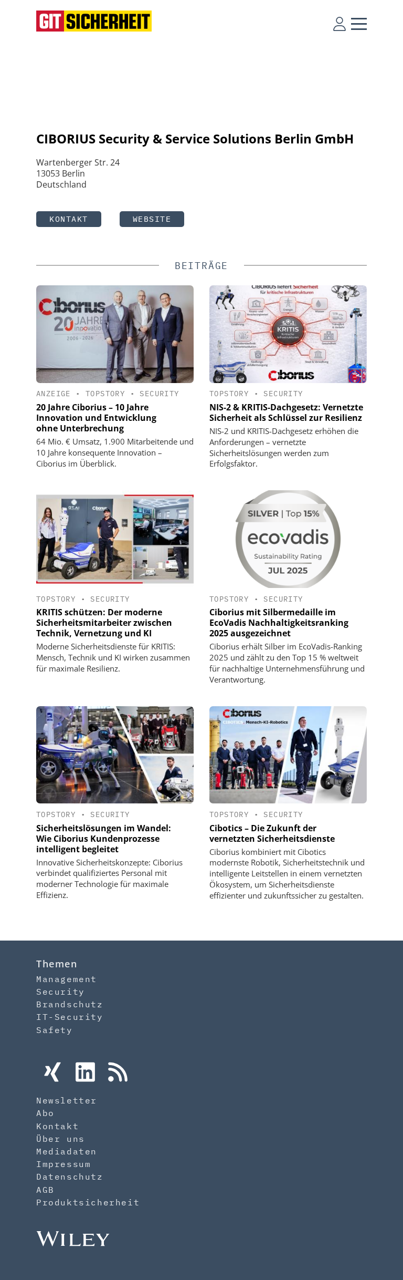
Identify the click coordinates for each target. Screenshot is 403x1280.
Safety (54, 1030)
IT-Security (69, 1016)
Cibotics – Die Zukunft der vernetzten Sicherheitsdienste (272, 833)
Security (159, 393)
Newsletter (66, 1100)
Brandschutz (69, 1004)
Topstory (105, 393)
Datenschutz (69, 1176)
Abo (45, 1113)
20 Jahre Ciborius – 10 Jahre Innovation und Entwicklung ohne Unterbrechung (96, 417)
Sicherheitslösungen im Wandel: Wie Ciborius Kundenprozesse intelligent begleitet (103, 838)
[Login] (339, 23)
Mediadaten (66, 1151)
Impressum (63, 1164)
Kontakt (68, 219)
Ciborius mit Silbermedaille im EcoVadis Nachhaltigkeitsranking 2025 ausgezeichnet (278, 622)
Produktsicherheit (88, 1202)
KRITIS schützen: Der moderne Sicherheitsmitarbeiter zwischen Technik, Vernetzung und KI (104, 622)
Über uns (60, 1138)
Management (66, 979)
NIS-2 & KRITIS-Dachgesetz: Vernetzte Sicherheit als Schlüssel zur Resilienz (286, 412)
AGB (45, 1189)
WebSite (152, 219)
